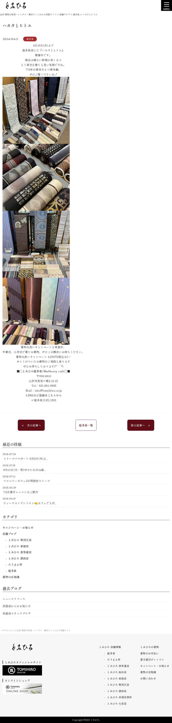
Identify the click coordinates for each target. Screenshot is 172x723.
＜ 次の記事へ (31, 425)
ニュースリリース (14, 599)
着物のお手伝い (149, 653)
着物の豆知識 (11, 577)
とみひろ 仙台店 (116, 672)
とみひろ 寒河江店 (20, 540)
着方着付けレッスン (152, 659)
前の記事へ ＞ (141, 425)
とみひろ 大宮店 (116, 703)
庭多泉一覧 (86, 425)
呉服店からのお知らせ (17, 606)
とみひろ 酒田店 (18, 558)
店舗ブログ (10, 534)
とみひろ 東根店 (18, 546)
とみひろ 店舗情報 (110, 647)
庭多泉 (12, 571)
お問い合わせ (148, 678)
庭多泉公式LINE (45, 400)
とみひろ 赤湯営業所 (119, 697)
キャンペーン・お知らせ (18, 527)
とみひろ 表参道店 (20, 552)
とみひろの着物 (149, 647)
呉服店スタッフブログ (17, 613)
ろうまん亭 (15, 564)
